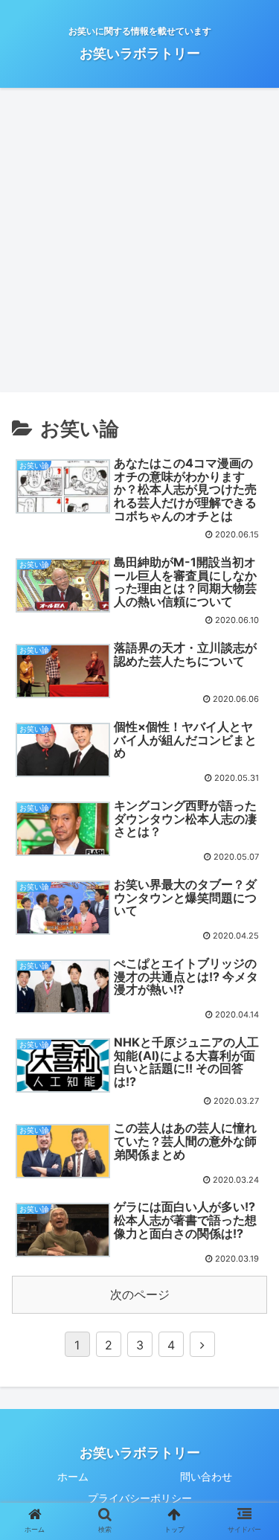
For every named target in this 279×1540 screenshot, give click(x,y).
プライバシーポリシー (140, 1498)
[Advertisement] (139, 245)
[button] (252, 1325)
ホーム (73, 1476)
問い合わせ (206, 1476)
